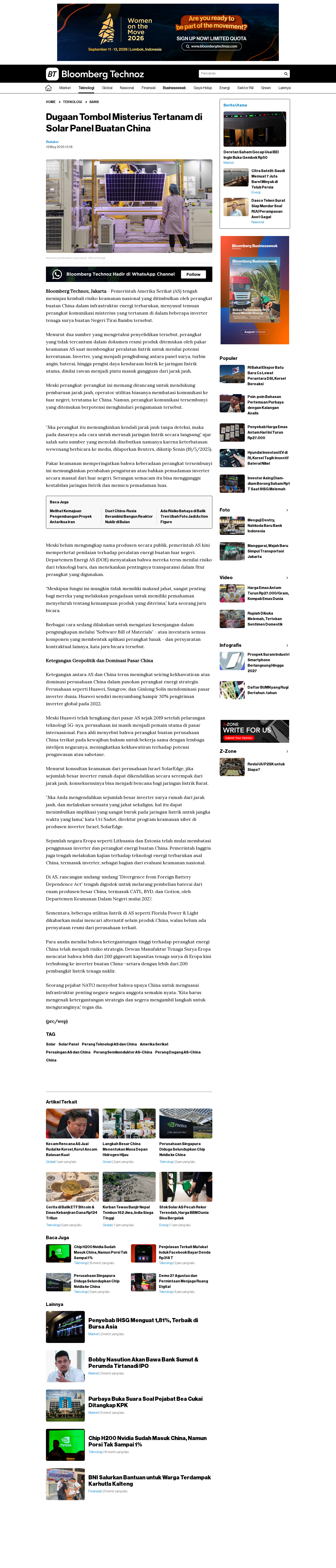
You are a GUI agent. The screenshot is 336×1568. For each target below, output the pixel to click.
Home (51, 102)
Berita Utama (235, 105)
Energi (225, 88)
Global (107, 88)
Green (266, 88)
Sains (94, 102)
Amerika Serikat (154, 1044)
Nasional (127, 88)
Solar (51, 1044)
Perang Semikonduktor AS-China (122, 1052)
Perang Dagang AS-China (178, 1052)
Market (65, 88)
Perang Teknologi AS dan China (109, 1044)
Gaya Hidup (203, 88)
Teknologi (86, 88)
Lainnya (285, 88)
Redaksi (52, 142)
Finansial (148, 88)
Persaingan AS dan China (68, 1052)
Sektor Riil (245, 88)
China (51, 1060)
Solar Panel (69, 1044)
